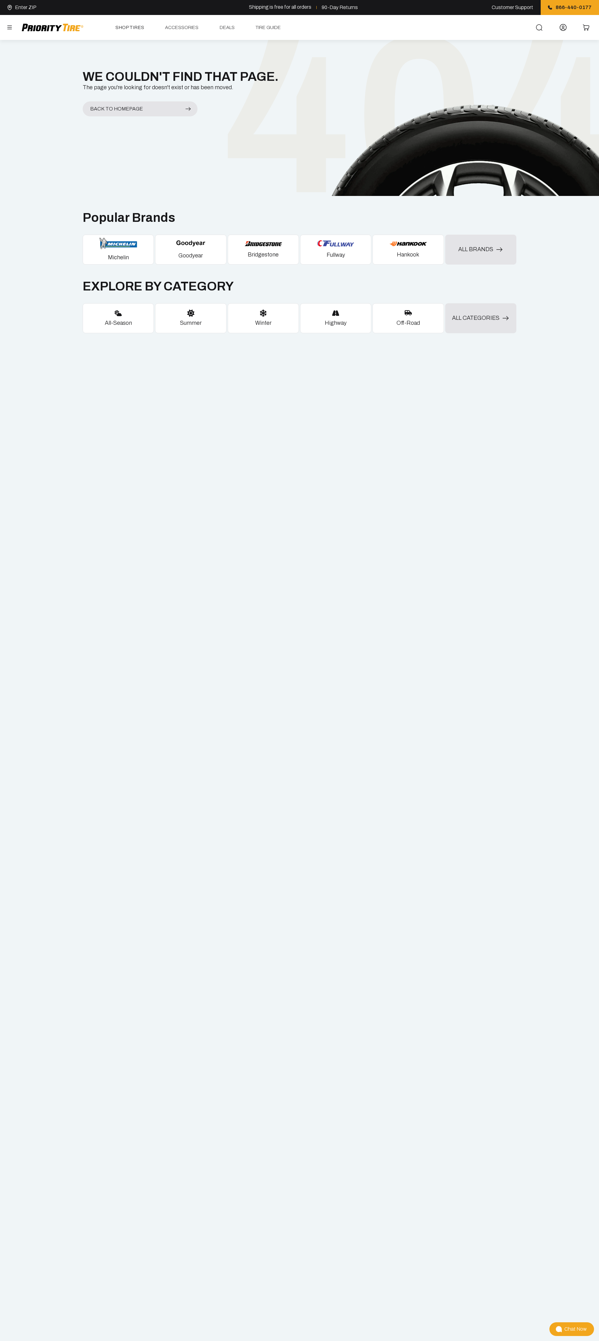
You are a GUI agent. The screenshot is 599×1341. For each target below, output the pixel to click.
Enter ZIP (26, 7)
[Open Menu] (9, 27)
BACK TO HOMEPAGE (116, 108)
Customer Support (512, 7)
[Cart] (586, 27)
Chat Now (575, 1329)
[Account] (563, 27)
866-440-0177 (574, 7)
